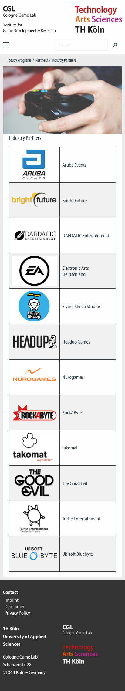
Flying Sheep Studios (81, 306)
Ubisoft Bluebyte (77, 554)
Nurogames (73, 377)
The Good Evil (74, 483)
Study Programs (20, 60)
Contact (10, 592)
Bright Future (74, 200)
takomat (70, 448)
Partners (41, 60)
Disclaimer (14, 606)
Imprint (12, 600)
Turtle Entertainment (81, 519)
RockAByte (72, 412)
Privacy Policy (17, 612)
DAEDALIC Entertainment (85, 235)
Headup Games (76, 342)
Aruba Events (74, 165)
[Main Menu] (6, 44)
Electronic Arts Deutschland (75, 271)
